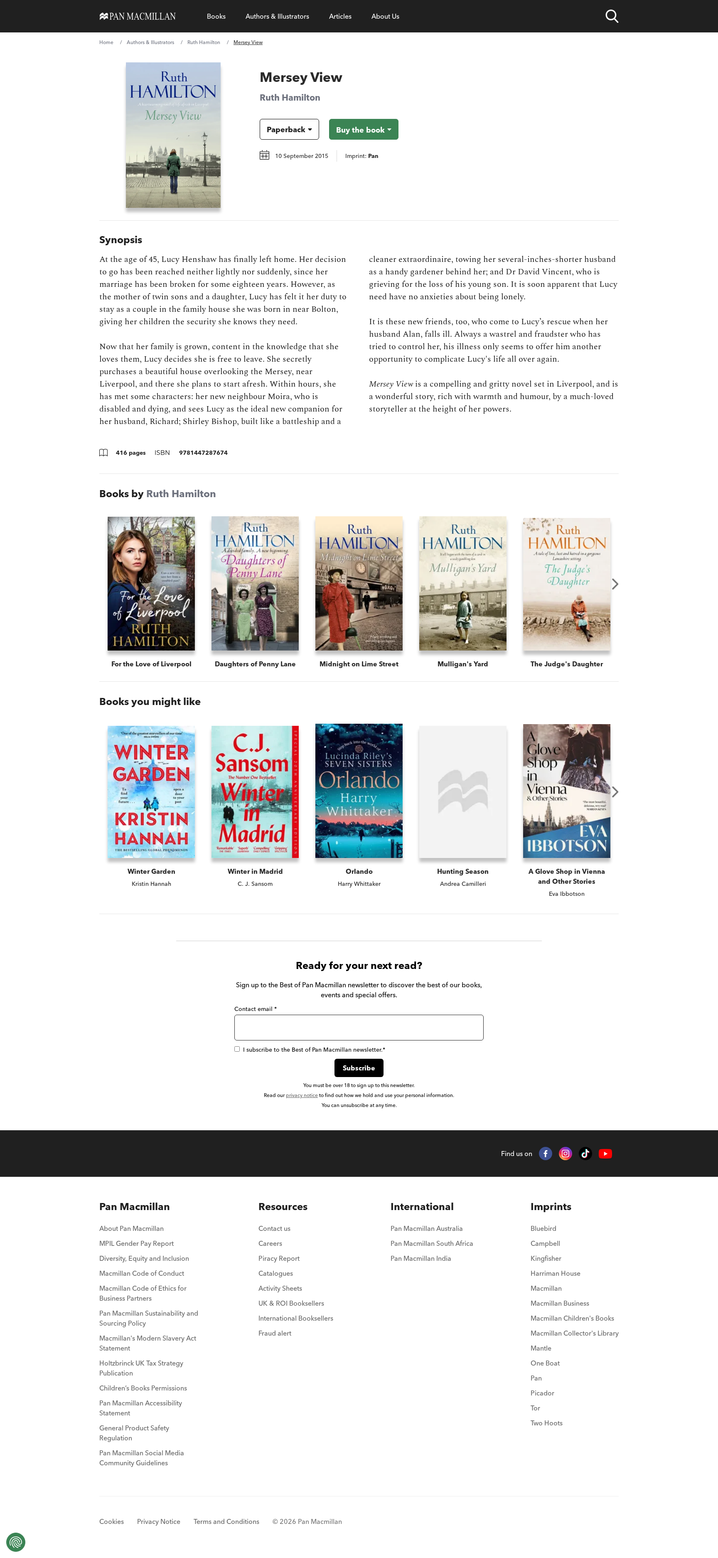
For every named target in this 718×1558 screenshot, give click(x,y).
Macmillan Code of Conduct (141, 1273)
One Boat (545, 1363)
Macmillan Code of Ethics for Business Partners (143, 1293)
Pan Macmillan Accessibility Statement (140, 1408)
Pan (536, 1378)
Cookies (111, 1521)
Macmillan (546, 1288)
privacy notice (302, 1095)
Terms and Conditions (226, 1521)
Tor (535, 1408)
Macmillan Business (560, 1303)
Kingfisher (546, 1258)
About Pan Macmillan (131, 1228)
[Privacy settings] (15, 1542)
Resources (282, 1207)
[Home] (137, 16)
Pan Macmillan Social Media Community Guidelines (141, 1458)
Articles (340, 16)
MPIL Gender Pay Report (136, 1243)
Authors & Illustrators (277, 16)
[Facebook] (545, 1153)
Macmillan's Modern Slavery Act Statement (147, 1343)
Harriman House (555, 1273)
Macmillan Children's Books (572, 1318)
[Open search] (612, 16)
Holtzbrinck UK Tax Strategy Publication (141, 1368)
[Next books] (615, 584)
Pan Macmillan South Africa (432, 1243)
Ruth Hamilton (203, 42)
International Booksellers (295, 1318)
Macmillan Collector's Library (575, 1333)
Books (216, 16)
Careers (270, 1243)
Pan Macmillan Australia (427, 1228)
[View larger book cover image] (173, 135)
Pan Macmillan (134, 1207)
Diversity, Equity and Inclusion (144, 1258)
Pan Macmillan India (421, 1258)
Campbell (545, 1243)
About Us (385, 16)
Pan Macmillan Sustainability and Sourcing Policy (148, 1318)
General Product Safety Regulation (134, 1433)
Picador (542, 1393)
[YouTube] (605, 1154)
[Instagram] (565, 1153)
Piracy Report (279, 1258)
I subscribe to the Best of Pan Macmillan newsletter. (314, 1049)
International (422, 1207)
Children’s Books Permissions (143, 1388)
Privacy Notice (158, 1521)
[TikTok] (585, 1153)
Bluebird (543, 1228)
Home (106, 42)
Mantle (541, 1348)
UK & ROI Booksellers (291, 1303)
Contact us (274, 1228)
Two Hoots (547, 1423)
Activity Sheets (280, 1288)
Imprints (551, 1207)
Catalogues (275, 1273)
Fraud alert (274, 1333)
